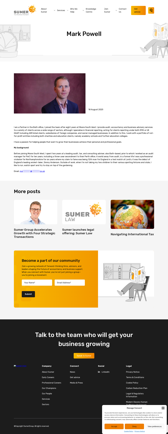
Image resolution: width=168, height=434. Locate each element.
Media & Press (76, 383)
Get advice (137, 10)
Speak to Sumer (84, 356)
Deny (134, 426)
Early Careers (48, 377)
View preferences (155, 426)
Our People (47, 393)
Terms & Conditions (135, 377)
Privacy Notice (140, 431)
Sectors (45, 404)
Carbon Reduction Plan (136, 388)
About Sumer (44, 10)
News (72, 372)
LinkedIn (106, 372)
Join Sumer (107, 10)
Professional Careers (51, 383)
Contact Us (122, 10)
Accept (114, 426)
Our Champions (49, 388)
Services (61, 10)
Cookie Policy (128, 431)
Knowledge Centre (91, 10)
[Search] (151, 10)
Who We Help (73, 10)
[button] (163, 408)
